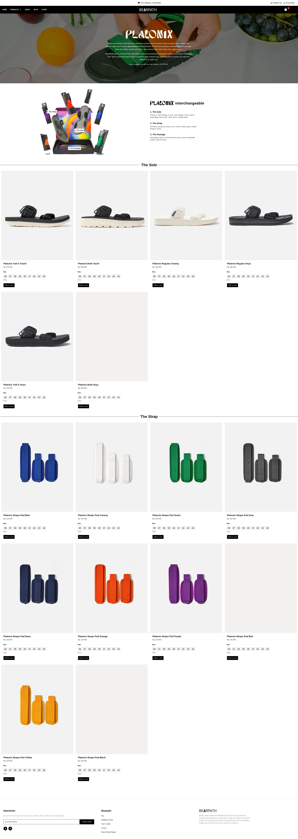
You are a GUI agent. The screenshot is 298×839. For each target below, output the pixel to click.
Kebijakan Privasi (107, 820)
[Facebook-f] (5, 828)
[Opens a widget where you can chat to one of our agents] (282, 825)
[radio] (5, 276)
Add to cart (9, 285)
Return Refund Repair (108, 832)
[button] (16, 9)
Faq (102, 816)
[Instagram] (10, 828)
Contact (104, 828)
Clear (5, 280)
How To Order (105, 824)
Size (4, 272)
